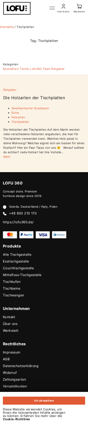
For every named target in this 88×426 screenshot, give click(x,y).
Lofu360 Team (40, 68)
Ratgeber (57, 68)
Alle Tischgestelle (17, 254)
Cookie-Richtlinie (16, 419)
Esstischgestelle (16, 261)
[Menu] (52, 8)
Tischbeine (11, 288)
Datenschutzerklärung (20, 366)
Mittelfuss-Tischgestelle (22, 275)
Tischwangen (13, 295)
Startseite (7, 27)
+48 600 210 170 (23, 213)
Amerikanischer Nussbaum (30, 108)
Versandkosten (15, 386)
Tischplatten (20, 121)
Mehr (6, 156)
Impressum (11, 352)
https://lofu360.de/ (18, 222)
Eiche (15, 112)
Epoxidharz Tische (16, 68)
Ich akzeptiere (44, 400)
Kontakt (9, 317)
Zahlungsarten (14, 379)
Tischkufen (11, 282)
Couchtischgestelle (18, 268)
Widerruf (10, 373)
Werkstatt (11, 330)
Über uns (10, 324)
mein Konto (63, 11)
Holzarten (18, 117)
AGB (6, 359)
